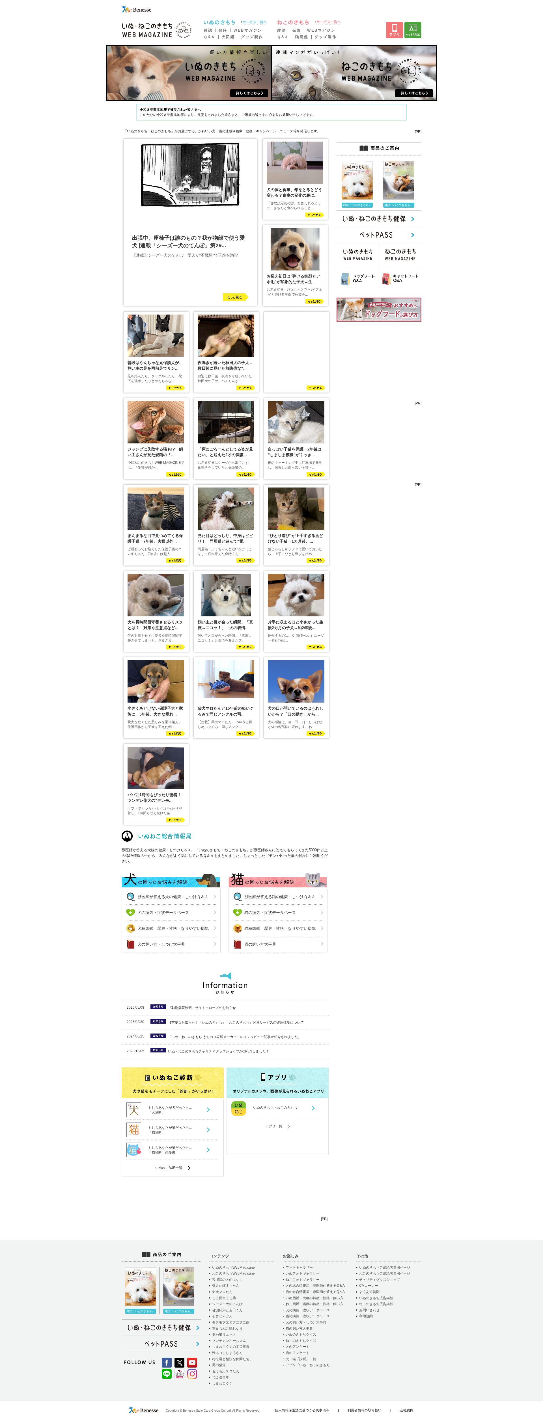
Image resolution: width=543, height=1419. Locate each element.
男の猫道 (219, 1365)
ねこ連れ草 (220, 1377)
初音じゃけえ (222, 1316)
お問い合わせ (369, 1310)
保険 (223, 30)
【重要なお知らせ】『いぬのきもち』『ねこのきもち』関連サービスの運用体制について (236, 1022)
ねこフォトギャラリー (303, 1280)
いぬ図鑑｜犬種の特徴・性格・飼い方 (314, 1298)
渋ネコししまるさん (227, 1353)
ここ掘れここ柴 (224, 1298)
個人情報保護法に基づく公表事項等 (302, 1410)
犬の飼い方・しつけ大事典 (161, 944)
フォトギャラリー (299, 1267)
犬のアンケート (297, 1347)
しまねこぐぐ (222, 1383)
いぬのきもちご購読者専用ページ (384, 1267)
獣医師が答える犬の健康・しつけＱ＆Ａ (172, 896)
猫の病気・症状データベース (270, 912)
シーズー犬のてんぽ (227, 1304)
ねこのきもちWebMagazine (233, 1273)
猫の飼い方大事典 (260, 944)
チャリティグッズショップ (379, 1280)
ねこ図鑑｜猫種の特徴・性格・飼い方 (314, 1304)
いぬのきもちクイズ (301, 1334)
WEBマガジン (248, 30)
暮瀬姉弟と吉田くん (227, 1310)
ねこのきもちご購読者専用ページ (384, 1273)
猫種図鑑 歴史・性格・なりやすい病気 (280, 928)
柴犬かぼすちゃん (225, 1286)
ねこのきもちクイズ (301, 1341)
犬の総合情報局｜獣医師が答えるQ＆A (315, 1286)
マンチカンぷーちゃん (229, 1341)
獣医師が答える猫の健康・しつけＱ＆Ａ (279, 896)
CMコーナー (368, 1286)
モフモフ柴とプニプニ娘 (230, 1322)
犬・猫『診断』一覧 (301, 1359)
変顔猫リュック (224, 1334)
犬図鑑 (228, 37)
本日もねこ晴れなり (227, 1329)
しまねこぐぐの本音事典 (230, 1347)
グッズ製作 (252, 37)
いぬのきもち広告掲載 (376, 1298)
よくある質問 (369, 1292)
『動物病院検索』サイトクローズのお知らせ (202, 1008)
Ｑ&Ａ (210, 37)
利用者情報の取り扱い (365, 1410)
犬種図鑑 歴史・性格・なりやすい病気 (173, 928)
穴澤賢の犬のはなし (227, 1280)
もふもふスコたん (225, 1371)
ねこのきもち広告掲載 (376, 1304)
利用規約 (366, 1316)
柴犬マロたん (222, 1292)
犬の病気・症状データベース (163, 912)
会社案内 (406, 1410)
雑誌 (208, 30)
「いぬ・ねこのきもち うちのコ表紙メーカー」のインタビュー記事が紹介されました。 (234, 1037)
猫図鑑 (302, 37)
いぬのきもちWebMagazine (233, 1267)
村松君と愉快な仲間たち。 (232, 1359)
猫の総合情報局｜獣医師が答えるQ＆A (315, 1292)
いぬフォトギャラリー (303, 1273)
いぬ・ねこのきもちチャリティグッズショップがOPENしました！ (218, 1051)
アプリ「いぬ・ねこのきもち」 (309, 1365)
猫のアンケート (297, 1353)
